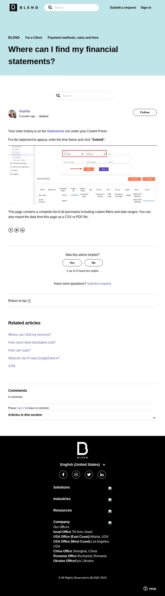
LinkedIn (22, 230)
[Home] (82, 457)
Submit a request (123, 7)
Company (61, 522)
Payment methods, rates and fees (73, 37)
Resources (62, 510)
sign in (21, 407)
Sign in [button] (146, 7)
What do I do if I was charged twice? (33, 358)
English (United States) (80, 465)
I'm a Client (33, 37)
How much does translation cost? (32, 342)
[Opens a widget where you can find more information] (150, 589)
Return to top (17, 300)
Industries (62, 499)
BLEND (14, 37)
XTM (11, 366)
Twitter (16, 230)
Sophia (24, 111)
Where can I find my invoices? (29, 334)
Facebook (10, 230)
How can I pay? (19, 350)
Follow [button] (145, 112)
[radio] (72, 262)
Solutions (61, 487)
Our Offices (61, 527)
